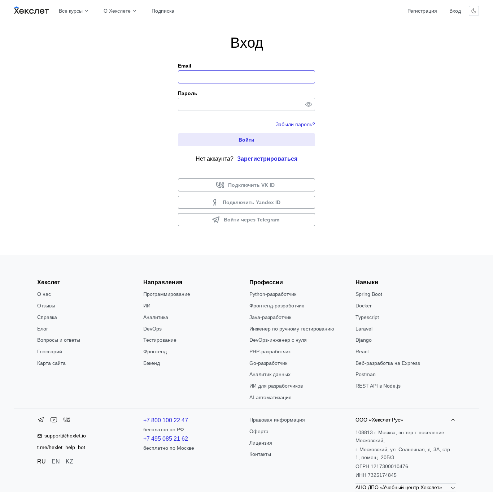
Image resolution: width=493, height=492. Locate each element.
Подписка (163, 11)
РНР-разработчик (270, 351)
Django (363, 340)
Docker (363, 305)
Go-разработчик (268, 363)
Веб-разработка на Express (387, 363)
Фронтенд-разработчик (276, 305)
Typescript (367, 317)
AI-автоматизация (270, 397)
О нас (44, 294)
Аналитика (155, 317)
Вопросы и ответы (58, 340)
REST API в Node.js (378, 386)
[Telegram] (40, 421)
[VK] (66, 421)
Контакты (260, 454)
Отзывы (46, 305)
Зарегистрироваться (267, 159)
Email (184, 66)
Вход (455, 11)
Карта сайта (51, 363)
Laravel (363, 329)
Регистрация (422, 11)
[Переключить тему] (474, 11)
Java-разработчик (270, 317)
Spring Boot (368, 294)
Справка (47, 317)
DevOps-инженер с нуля (278, 340)
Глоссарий (49, 351)
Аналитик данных (270, 374)
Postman (365, 374)
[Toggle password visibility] (308, 104)
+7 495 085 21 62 (165, 439)
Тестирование (159, 340)
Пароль (187, 93)
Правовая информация (277, 420)
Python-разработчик (272, 294)
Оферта (259, 431)
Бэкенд (151, 363)
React (362, 351)
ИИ (146, 305)
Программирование (166, 294)
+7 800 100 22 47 (165, 420)
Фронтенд (155, 351)
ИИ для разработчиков (276, 386)
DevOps (152, 329)
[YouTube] (53, 421)
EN (56, 461)
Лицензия (260, 443)
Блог (42, 329)
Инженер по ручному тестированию (291, 329)
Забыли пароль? (295, 124)
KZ (69, 461)
